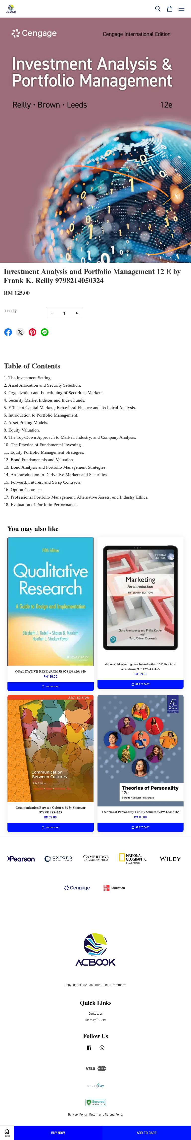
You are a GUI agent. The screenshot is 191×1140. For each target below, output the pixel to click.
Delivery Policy (77, 1115)
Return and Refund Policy (106, 1115)
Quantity (10, 311)
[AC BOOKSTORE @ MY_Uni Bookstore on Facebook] (89, 1050)
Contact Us (96, 1014)
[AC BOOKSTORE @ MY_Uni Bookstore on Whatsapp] (101, 1050)
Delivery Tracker (95, 1020)
